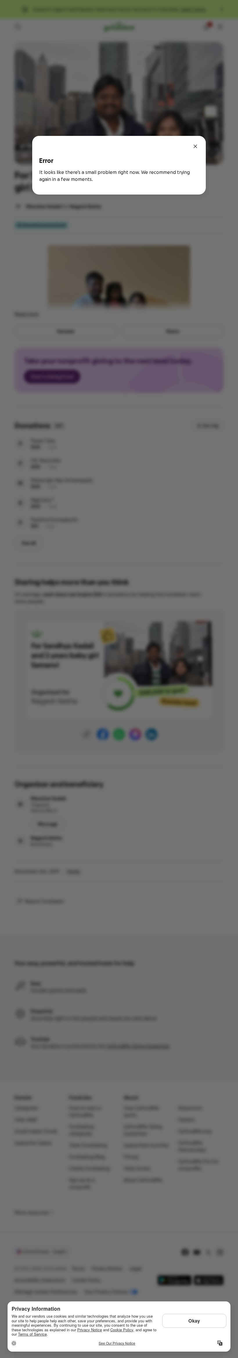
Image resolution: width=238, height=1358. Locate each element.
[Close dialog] (195, 146)
